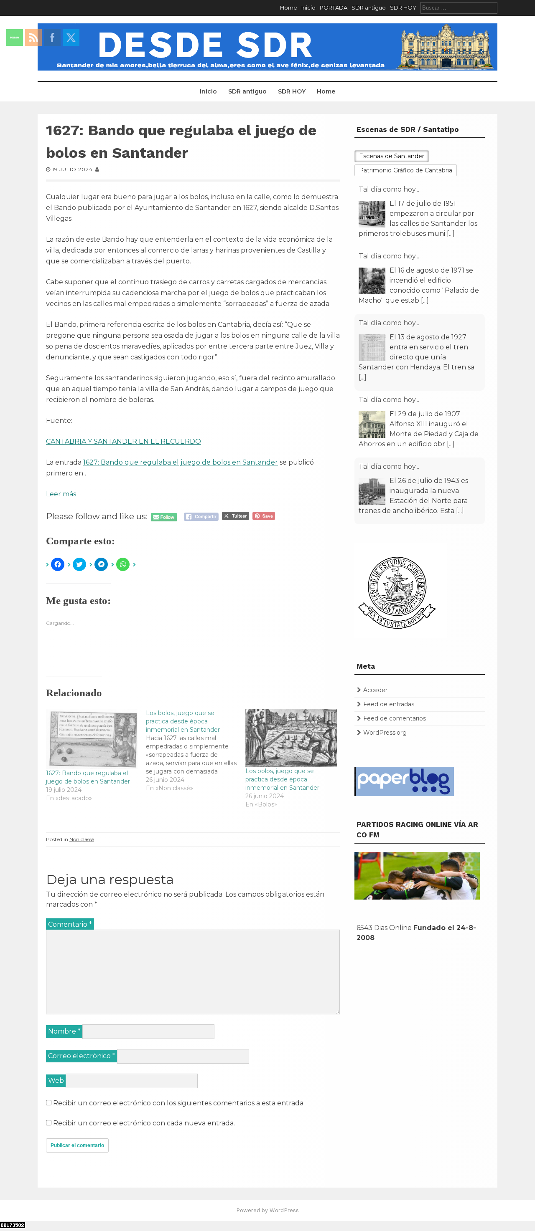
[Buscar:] (458, 7)
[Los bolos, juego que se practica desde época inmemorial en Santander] (196, 750)
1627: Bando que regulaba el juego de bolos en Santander (180, 462)
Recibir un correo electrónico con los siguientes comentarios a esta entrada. (179, 1103)
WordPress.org (385, 732)
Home (288, 7)
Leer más (61, 494)
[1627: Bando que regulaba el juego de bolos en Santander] (92, 739)
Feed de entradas (388, 704)
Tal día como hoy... (389, 189)
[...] (451, 234)
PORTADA (333, 7)
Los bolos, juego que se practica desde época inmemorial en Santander (282, 779)
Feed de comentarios (394, 718)
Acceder (375, 690)
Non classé (81, 839)
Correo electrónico (81, 1056)
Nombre (64, 1031)
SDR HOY (403, 7)
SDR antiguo (369, 7)
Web (56, 1080)
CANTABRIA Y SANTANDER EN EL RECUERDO (123, 441)
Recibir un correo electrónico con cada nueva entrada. (144, 1123)
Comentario (70, 924)
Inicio (308, 7)
